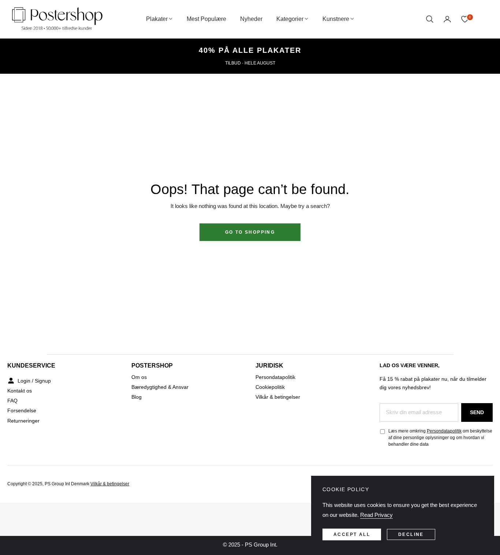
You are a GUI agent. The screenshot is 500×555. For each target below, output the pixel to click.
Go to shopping (250, 232)
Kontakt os (19, 391)
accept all (351, 534)
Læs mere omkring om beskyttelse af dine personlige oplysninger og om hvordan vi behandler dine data (440, 437)
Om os (139, 377)
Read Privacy (376, 515)
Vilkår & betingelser (277, 397)
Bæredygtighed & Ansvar (160, 387)
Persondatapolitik (275, 377)
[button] (430, 19)
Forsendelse (21, 410)
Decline (411, 534)
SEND (477, 412)
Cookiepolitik (270, 387)
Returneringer (23, 421)
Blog (136, 397)
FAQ (12, 401)
